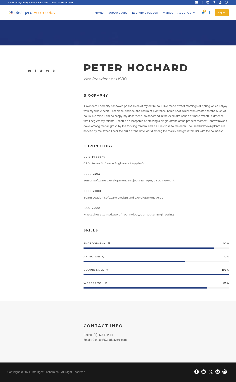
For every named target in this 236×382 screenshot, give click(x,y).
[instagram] (226, 2)
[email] (196, 2)
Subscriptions (117, 12)
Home (99, 12)
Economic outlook (145, 12)
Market (168, 12)
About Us (184, 12)
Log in (221, 12)
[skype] (47, 70)
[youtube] (220, 2)
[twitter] (214, 2)
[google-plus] (41, 70)
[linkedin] (207, 2)
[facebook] (202, 2)
